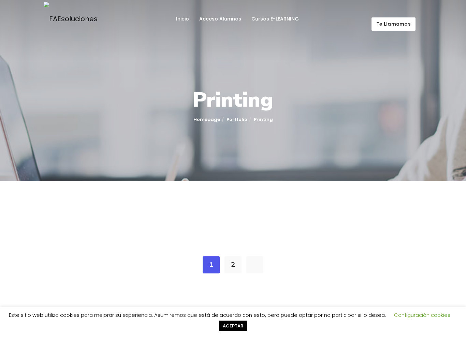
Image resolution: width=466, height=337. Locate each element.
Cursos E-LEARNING (275, 18)
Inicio (182, 18)
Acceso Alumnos (220, 18)
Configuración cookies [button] (422, 315)
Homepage (206, 119)
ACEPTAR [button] (233, 326)
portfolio (237, 119)
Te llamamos (393, 24)
